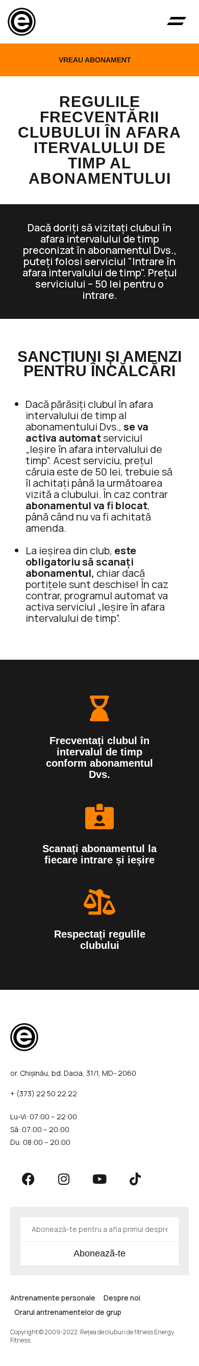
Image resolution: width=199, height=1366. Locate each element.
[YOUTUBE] (99, 1179)
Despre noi (122, 1298)
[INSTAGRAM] (64, 1179)
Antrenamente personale (52, 1298)
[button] (176, 22)
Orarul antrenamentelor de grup (67, 1312)
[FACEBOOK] (28, 1179)
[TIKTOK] (135, 1179)
